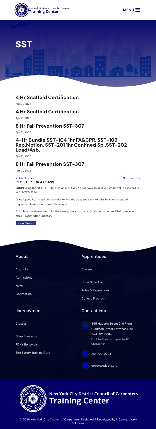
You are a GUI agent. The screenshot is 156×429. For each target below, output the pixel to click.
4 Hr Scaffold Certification (47, 97)
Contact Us (24, 294)
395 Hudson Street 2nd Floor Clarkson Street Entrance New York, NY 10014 (112, 329)
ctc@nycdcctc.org (104, 366)
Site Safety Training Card (33, 353)
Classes (86, 269)
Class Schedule (92, 282)
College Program (93, 298)
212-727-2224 (28, 192)
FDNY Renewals (27, 344)
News (19, 286)
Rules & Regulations (95, 290)
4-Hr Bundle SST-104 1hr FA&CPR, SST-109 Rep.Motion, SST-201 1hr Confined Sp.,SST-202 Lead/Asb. (71, 145)
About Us (22, 269)
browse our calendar (48, 199)
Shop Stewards (26, 336)
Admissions (24, 278)
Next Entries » (131, 178)
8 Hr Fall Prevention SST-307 (50, 126)
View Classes (26, 223)
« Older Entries (25, 178)
